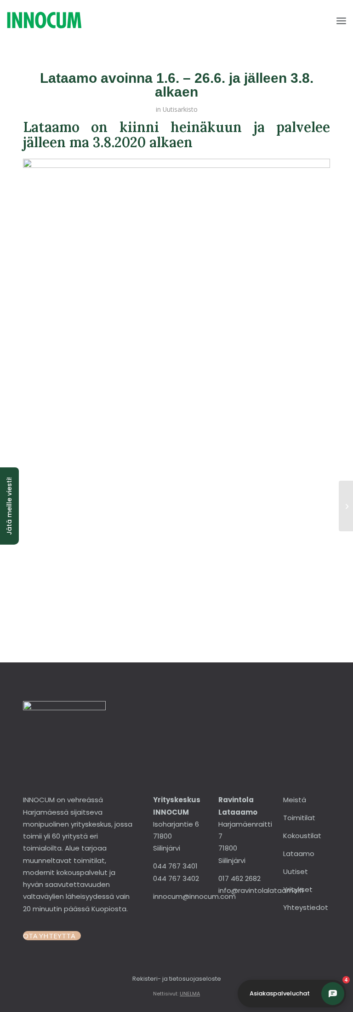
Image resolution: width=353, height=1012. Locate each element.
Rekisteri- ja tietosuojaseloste (176, 978)
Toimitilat (299, 817)
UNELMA (190, 993)
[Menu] (341, 20)
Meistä (294, 800)
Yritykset (298, 889)
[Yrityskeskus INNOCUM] (69, 20)
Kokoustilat (302, 835)
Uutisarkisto (180, 109)
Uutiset (295, 871)
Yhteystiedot (305, 907)
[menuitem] (341, 20)
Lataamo (298, 853)
